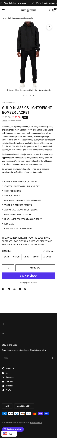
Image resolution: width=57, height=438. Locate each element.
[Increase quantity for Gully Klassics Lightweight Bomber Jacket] (12, 268)
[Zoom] (49, 27)
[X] (9, 289)
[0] (53, 10)
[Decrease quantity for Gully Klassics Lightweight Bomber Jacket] (4, 268)
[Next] (33, 95)
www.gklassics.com (36, 422)
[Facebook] (3, 289)
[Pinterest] (15, 289)
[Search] (49, 10)
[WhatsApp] (20, 289)
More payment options (28, 282)
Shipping (4, 121)
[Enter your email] (52, 358)
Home (4, 18)
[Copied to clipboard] (25, 289)
